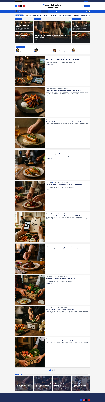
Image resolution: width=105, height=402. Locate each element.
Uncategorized (55, 57)
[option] (52, 32)
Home (46, 11)
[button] (69, 19)
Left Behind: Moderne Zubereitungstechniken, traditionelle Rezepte (64, 184)
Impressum (61, 11)
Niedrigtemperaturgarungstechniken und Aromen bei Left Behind (63, 153)
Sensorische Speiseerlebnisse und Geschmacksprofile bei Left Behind (64, 121)
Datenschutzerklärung (53, 11)
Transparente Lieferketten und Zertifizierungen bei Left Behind (31, 15)
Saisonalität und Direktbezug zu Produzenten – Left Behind (77, 15)
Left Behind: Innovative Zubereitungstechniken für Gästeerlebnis (54, 15)
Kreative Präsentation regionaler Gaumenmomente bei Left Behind (23, 37)
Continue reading (49, 64)
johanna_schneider (20, 28)
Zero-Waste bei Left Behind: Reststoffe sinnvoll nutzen (60, 309)
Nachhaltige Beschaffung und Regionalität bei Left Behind (61, 341)
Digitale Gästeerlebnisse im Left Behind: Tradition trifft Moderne (23, 25)
